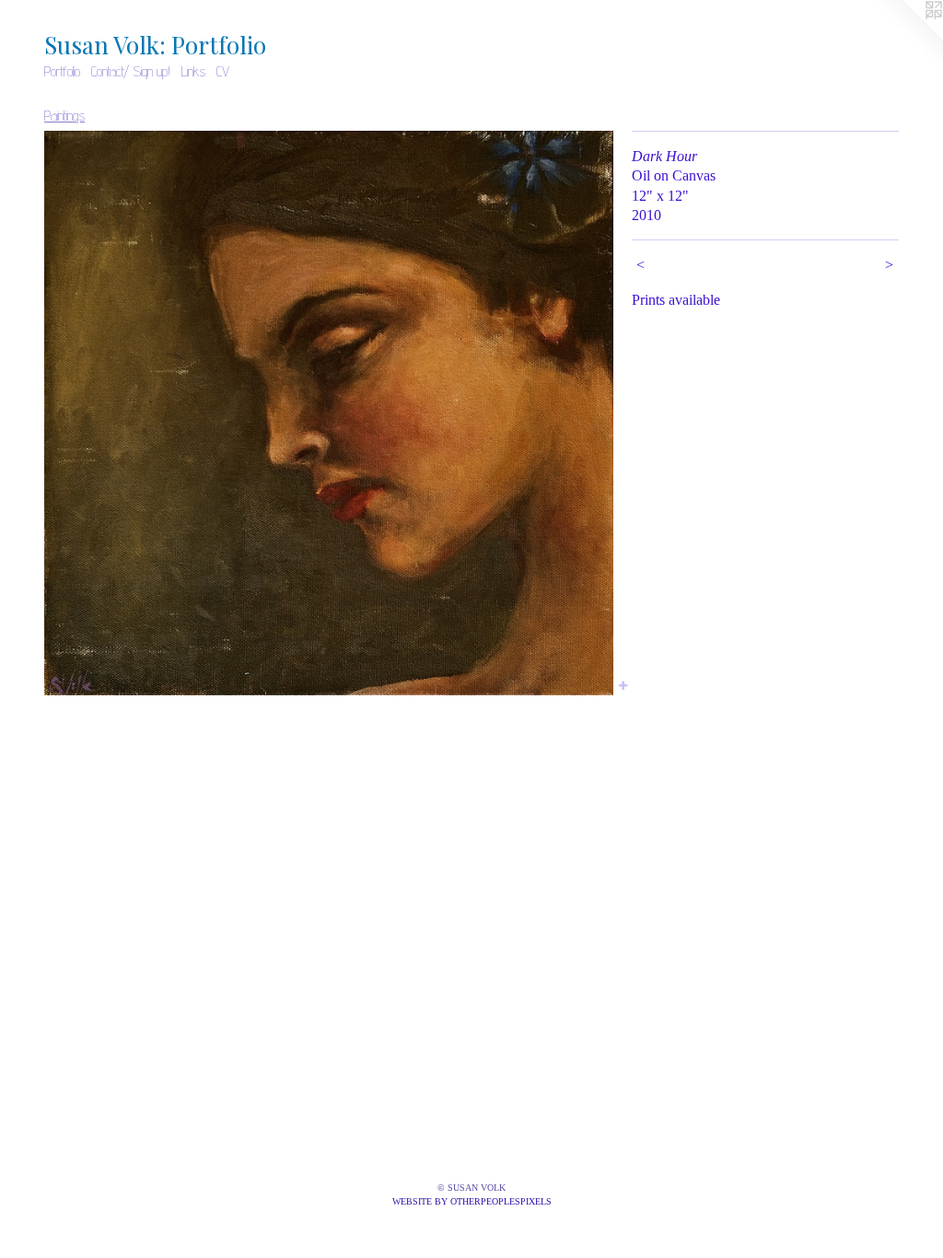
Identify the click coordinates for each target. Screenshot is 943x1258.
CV (222, 71)
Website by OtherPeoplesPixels (472, 1201)
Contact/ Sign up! (130, 71)
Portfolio (62, 71)
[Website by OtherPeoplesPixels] (906, 37)
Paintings (64, 115)
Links (193, 71)
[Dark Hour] (328, 413)
